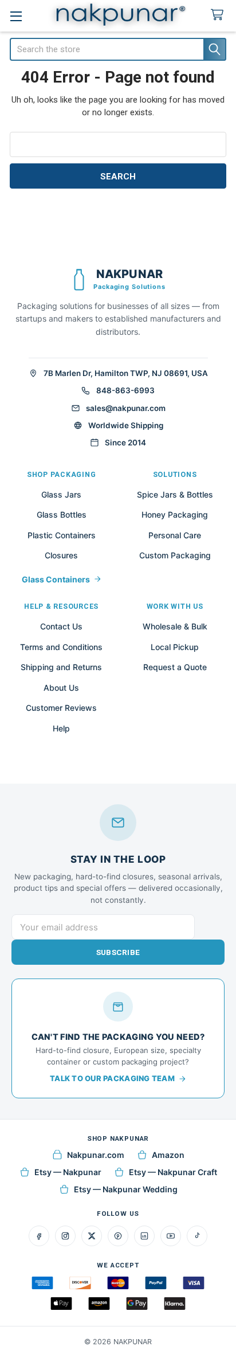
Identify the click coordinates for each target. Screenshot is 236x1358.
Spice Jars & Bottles (175, 494)
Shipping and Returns (61, 667)
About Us (61, 687)
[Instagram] (65, 1236)
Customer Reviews (61, 708)
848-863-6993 (125, 390)
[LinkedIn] (144, 1236)
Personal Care (174, 535)
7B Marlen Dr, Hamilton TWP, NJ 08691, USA (126, 373)
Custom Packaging (175, 555)
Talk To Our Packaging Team (112, 1078)
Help (61, 728)
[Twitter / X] (91, 1236)
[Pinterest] (118, 1236)
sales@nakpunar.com (126, 408)
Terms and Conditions (61, 647)
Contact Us (61, 626)
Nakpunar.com (95, 1155)
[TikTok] (197, 1236)
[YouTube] (170, 1236)
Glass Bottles (61, 514)
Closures (61, 555)
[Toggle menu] (16, 16)
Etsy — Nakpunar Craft (173, 1172)
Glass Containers (56, 579)
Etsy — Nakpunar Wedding (126, 1189)
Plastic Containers (61, 535)
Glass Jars (61, 494)
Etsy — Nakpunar (67, 1172)
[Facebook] (39, 1236)
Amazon (168, 1155)
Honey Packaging (174, 514)
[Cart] (219, 15)
